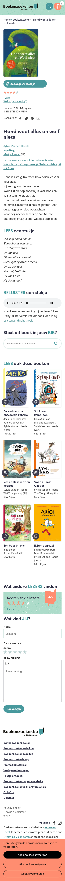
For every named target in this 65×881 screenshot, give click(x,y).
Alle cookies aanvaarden (32, 855)
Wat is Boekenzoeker (16, 743)
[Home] (23, 731)
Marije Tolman (11, 154)
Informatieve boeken (41, 160)
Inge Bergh (9, 150)
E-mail (38, 118)
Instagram (58, 823)
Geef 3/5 (15, 652)
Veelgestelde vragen (16, 770)
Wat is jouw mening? (15, 101)
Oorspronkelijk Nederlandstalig (39, 164)
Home (7, 19)
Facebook (20, 118)
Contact (8, 798)
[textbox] (32, 683)
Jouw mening (11, 658)
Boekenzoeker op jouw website (23, 781)
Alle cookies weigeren (32, 864)
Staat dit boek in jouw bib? (56, 343)
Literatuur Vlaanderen (16, 837)
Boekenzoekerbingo (16, 759)
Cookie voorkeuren (32, 874)
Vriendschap (11, 164)
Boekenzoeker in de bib (18, 754)
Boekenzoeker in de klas (18, 748)
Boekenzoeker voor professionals (24, 787)
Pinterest (32, 118)
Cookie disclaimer (14, 812)
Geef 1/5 (5, 652)
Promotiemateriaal (15, 765)
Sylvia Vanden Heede (16, 146)
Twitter (26, 118)
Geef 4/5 (20, 652)
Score (7, 648)
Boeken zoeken (49, 6)
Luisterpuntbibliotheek (18, 320)
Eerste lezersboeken (15, 160)
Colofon (8, 792)
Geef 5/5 (25, 652)
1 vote (6, 97)
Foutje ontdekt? (13, 776)
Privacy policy (11, 808)
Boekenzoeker (20, 6)
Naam (7, 627)
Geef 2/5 (10, 652)
